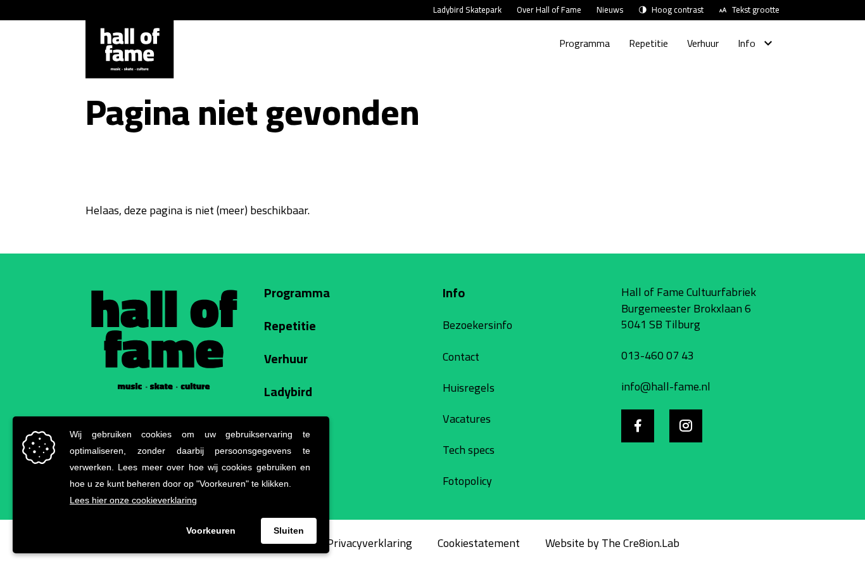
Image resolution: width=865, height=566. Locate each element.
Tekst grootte (756, 10)
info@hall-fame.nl (665, 386)
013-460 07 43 (657, 355)
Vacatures (467, 419)
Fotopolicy (467, 481)
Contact (461, 356)
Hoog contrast (678, 10)
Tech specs (469, 450)
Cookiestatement (479, 542)
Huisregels (469, 388)
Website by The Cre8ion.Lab (612, 542)
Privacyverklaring (369, 542)
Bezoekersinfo (477, 325)
